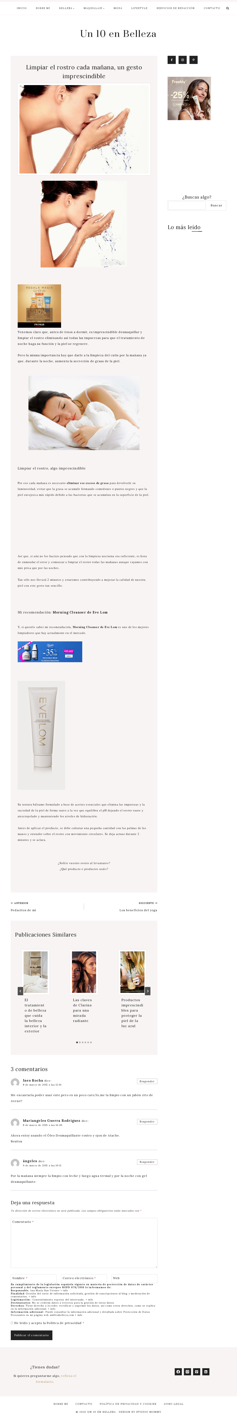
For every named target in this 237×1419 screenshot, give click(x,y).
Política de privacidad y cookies (128, 1403)
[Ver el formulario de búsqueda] (227, 8)
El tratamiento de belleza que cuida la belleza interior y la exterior (36, 1015)
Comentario (23, 1222)
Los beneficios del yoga (138, 907)
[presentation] (35, 972)
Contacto (212, 8)
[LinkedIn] (205, 1371)
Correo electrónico (79, 1278)
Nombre (20, 1278)
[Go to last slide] (20, 991)
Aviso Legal (174, 1403)
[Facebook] (178, 1371)
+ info (64, 1290)
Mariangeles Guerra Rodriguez (52, 1120)
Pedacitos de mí (23, 907)
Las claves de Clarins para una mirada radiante (82, 1010)
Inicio (22, 8)
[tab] (77, 1042)
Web (116, 1278)
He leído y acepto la (49, 1323)
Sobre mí (43, 8)
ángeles (30, 1161)
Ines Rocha (33, 1080)
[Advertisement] (84, 527)
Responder (147, 1081)
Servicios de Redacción (176, 8)
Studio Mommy (148, 1411)
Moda (118, 8)
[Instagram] (187, 1371)
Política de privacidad (65, 1323)
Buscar (216, 205)
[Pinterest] (196, 1371)
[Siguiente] (147, 991)
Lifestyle (139, 8)
